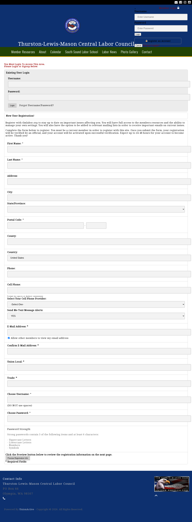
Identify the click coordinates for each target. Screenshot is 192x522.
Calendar (55, 51)
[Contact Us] (177, 2)
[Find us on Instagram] (186, 2)
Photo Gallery (129, 51)
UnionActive (26, 509)
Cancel (138, 45)
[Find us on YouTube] (190, 2)
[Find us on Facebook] (181, 2)
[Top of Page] (156, 495)
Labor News (109, 51)
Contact (147, 51)
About (42, 51)
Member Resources (23, 51)
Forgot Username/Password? (36, 105)
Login (138, 34)
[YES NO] (96, 316)
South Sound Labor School (81, 51)
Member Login (168, 8)
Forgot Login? (151, 45)
